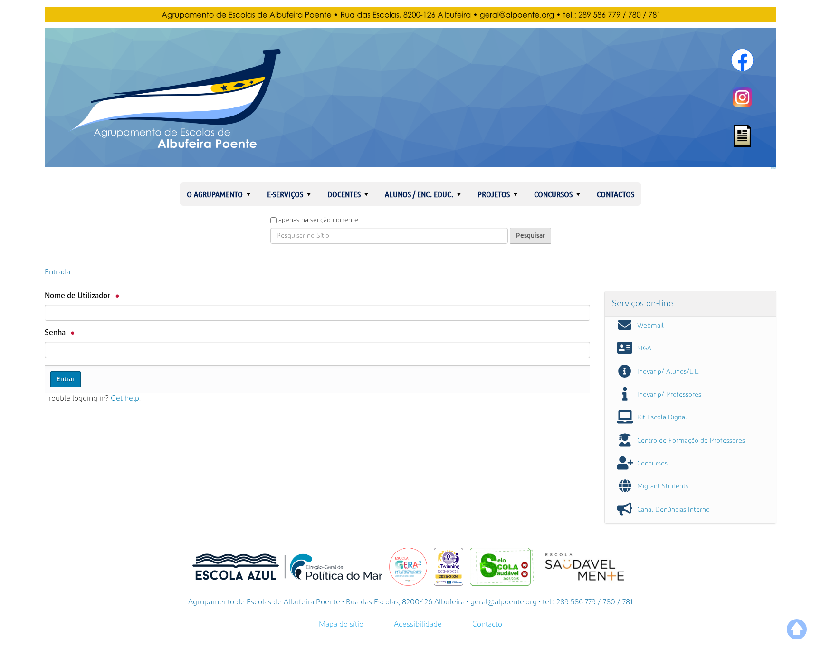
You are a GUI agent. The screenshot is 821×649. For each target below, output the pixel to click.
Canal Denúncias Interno (673, 509)
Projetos (493, 194)
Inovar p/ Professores (669, 394)
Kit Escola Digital (662, 417)
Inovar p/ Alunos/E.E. (668, 371)
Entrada (57, 272)
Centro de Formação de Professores (691, 440)
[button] (252, 194)
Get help (125, 398)
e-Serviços (285, 194)
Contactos (615, 194)
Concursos (553, 194)
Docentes (344, 194)
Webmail (650, 325)
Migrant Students (662, 486)
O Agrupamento (215, 194)
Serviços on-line (642, 304)
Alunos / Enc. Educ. (419, 194)
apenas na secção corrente (318, 220)
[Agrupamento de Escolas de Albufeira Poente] (410, 87)
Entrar (773, 168)
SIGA (644, 348)
